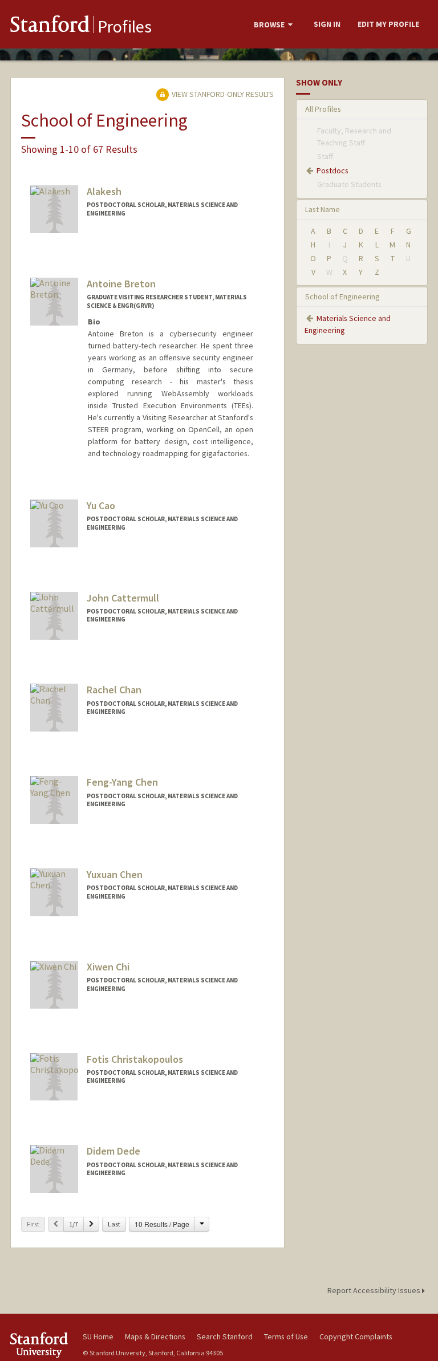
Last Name (322, 209)
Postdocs (332, 170)
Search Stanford (225, 1336)
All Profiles (323, 109)
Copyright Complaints (355, 1336)
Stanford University (40, 1345)
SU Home (98, 1336)
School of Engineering (342, 296)
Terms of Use (286, 1336)
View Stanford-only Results (222, 94)
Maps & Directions (155, 1336)
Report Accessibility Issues (374, 1290)
